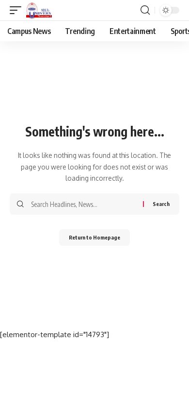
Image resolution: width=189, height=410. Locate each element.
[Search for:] (83, 204)
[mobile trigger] (18, 10)
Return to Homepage (94, 237)
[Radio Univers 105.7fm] (39, 10)
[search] (145, 10)
